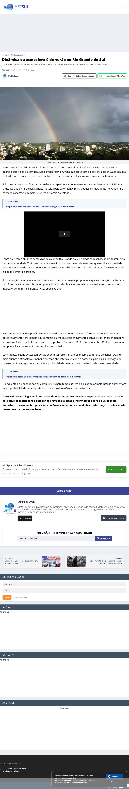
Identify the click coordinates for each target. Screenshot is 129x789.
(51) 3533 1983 (6, 768)
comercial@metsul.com (10, 771)
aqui (87, 396)
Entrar (7, 597)
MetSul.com (13, 76)
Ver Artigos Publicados (115, 518)
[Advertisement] (64, 783)
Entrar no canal (117, 469)
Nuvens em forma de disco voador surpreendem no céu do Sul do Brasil (43, 376)
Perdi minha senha (20, 597)
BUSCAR (105, 538)
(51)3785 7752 (20, 768)
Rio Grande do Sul (17, 55)
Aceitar (114, 777)
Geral (5, 55)
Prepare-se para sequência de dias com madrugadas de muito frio (40, 206)
